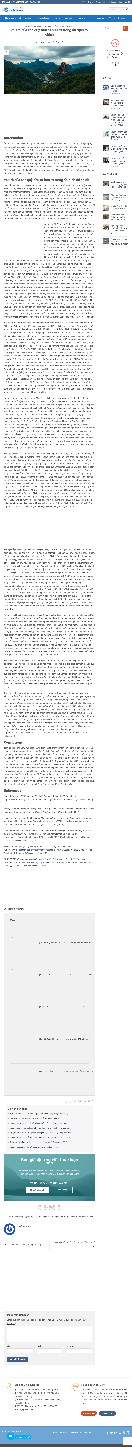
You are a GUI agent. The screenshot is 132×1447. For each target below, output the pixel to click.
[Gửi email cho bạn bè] (49, 1207)
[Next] (121, 53)
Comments (116, 93)
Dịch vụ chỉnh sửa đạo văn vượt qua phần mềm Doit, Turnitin (119, 136)
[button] (83, 2)
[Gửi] (127, 9)
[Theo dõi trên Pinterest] (124, 1433)
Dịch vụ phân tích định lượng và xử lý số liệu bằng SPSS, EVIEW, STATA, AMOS (119, 120)
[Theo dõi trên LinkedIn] (128, 1433)
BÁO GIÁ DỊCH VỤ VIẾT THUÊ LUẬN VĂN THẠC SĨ (21, 2)
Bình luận (11, 1324)
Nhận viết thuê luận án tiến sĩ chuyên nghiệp (117, 102)
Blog (120, 2)
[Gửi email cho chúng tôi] (115, 1433)
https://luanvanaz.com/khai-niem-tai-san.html (74, 317)
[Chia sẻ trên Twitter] (45, 1207)
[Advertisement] (49, 117)
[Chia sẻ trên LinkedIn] (59, 1207)
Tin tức (80, 18)
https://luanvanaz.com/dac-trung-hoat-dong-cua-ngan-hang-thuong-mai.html (39, 506)
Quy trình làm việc (42, 18)
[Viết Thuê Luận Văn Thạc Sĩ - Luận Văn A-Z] (13, 9)
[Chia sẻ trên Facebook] (40, 1207)
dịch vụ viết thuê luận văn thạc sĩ (64, 1170)
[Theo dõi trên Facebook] (107, 1433)
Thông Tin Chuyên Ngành (63, 26)
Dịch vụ (11, 18)
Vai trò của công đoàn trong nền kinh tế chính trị (118, 217)
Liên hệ (127, 2)
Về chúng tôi (100, 2)
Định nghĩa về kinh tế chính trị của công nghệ (119, 197)
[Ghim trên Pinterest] (54, 1207)
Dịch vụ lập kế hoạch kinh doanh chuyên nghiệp (119, 161)
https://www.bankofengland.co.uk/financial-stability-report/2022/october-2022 (40, 799)
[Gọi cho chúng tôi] (119, 1433)
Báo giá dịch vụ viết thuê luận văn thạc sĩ (119, 88)
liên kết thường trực (86, 1217)
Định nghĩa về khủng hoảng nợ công (24, 1244)
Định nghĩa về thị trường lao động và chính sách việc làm (119, 229)
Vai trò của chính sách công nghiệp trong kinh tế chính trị (119, 186)
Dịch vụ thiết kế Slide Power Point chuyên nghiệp (119, 149)
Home (90, 2)
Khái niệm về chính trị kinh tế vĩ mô (119, 207)
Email (39, 1346)
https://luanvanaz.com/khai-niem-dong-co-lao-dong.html (32, 654)
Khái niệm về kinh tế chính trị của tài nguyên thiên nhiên (119, 241)
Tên (9, 1346)
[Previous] (109, 53)
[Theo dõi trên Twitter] (111, 1433)
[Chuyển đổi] (12, 938)
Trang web (70, 1346)
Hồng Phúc (59, 42)
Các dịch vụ (111, 2)
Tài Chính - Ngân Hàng (43, 26)
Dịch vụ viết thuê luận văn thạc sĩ (115, 53)
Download (67, 18)
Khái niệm (29, 26)
